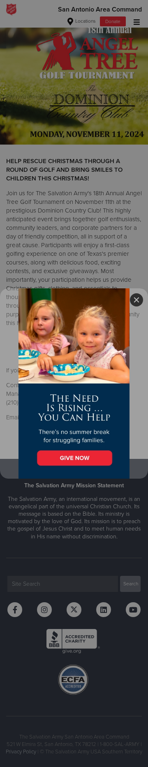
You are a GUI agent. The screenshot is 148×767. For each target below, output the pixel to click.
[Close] (136, 299)
